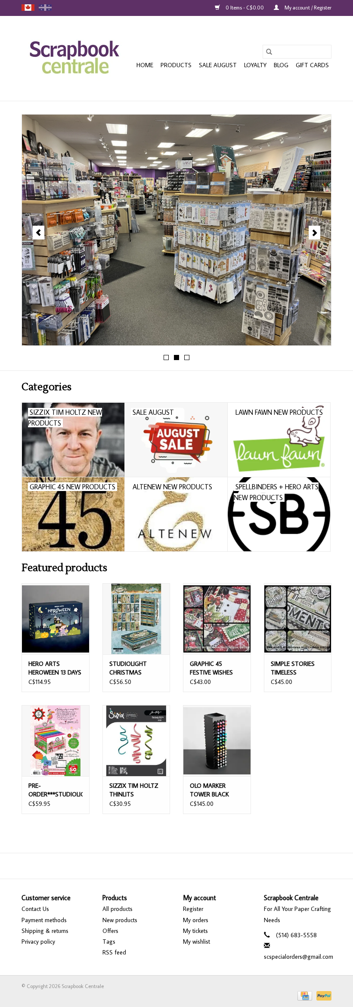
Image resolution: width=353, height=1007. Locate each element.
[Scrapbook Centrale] (74, 58)
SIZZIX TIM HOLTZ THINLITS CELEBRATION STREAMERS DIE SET (133, 790)
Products (176, 65)
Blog (281, 65)
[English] (28, 7)
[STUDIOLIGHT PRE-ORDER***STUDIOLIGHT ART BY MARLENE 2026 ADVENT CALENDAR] (56, 740)
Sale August (218, 65)
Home (144, 65)
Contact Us (35, 909)
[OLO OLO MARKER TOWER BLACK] (217, 740)
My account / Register (307, 7)
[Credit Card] (303, 995)
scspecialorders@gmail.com (298, 956)
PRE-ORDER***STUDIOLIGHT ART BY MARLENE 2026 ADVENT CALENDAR (55, 790)
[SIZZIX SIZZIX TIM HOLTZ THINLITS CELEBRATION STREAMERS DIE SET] (136, 740)
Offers (110, 931)
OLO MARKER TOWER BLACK (209, 790)
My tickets (195, 931)
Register (193, 909)
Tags (108, 941)
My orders (195, 920)
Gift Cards (312, 65)
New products (119, 920)
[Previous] (38, 232)
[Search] (269, 52)
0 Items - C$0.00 (244, 7)
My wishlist (196, 941)
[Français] (45, 7)
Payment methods (44, 920)
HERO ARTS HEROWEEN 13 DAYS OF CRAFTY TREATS (55, 668)
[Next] (314, 232)
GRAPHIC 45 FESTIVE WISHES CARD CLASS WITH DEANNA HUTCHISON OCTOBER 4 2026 (215, 668)
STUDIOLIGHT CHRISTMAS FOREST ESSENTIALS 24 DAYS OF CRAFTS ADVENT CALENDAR (136, 668)
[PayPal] (322, 995)
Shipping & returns (45, 931)
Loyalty (255, 65)
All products (117, 909)
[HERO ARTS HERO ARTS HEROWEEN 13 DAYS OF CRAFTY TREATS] (56, 618)
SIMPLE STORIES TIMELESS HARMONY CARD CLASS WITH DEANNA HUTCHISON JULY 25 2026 (294, 668)
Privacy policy (38, 941)
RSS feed (114, 952)
